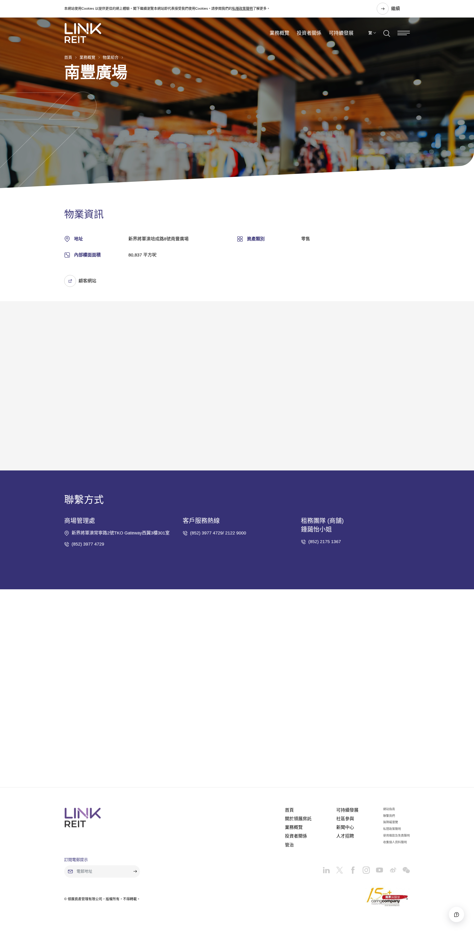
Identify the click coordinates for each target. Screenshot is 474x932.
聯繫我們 (389, 816)
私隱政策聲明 (242, 8)
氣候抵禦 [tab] (89, 392)
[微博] (389, 868)
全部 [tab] (68, 392)
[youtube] (376, 868)
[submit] (135, 871)
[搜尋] (386, 33)
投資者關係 (309, 33)
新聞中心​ (345, 827)
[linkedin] (326, 868)
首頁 (68, 57)
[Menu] (403, 33)
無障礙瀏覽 (390, 822)
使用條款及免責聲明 (396, 835)
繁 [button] (370, 33)
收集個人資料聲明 (395, 842)
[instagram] (363, 868)
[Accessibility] (456, 914)
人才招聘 (345, 836)
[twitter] (336, 868)
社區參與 (345, 818)
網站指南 (389, 809)
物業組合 (110, 57)
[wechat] (403, 868)
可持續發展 (341, 33)
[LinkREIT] (82, 817)
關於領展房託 (298, 818)
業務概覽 (279, 33)
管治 (289, 845)
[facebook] (349, 868)
